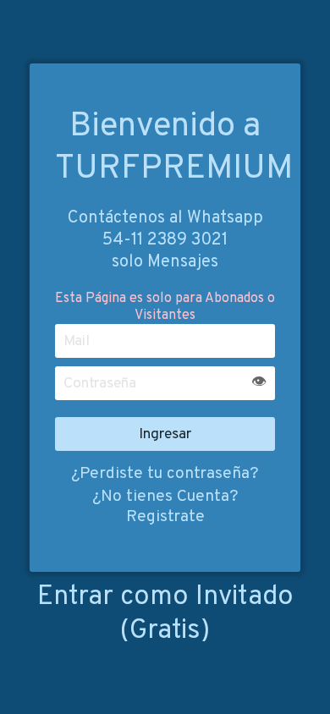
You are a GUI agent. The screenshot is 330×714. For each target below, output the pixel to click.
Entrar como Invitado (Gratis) (165, 614)
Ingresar (165, 434)
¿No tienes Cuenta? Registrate (165, 506)
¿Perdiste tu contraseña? (165, 474)
